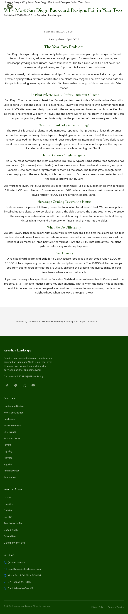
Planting (8, 457)
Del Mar (8, 517)
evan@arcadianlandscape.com (24, 569)
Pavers (7, 444)
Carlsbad (69, 279)
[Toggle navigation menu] (51, 7)
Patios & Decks (12, 438)
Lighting (8, 451)
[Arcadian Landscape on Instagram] (24, 385)
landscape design (33, 233)
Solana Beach (11, 536)
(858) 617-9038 (16, 562)
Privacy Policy (98, 607)
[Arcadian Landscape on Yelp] (15, 385)
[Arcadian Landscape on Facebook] (7, 385)
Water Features (12, 425)
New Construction (13, 412)
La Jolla (8, 497)
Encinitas (57, 279)
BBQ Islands (10, 432)
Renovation (10, 477)
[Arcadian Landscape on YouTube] (33, 385)
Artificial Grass (12, 470)
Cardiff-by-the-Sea (14, 542)
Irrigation (8, 464)
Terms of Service (116, 607)
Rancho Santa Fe (13, 523)
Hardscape (9, 419)
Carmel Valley (11, 529)
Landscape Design (14, 406)
